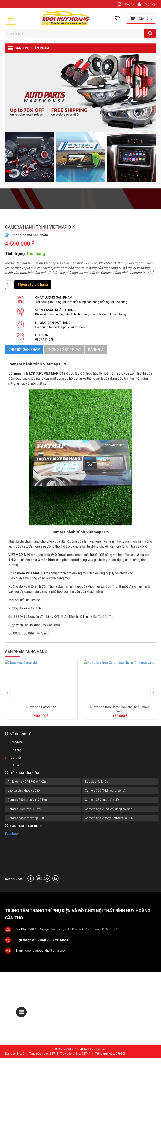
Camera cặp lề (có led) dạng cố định (108, 809)
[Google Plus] (47, 880)
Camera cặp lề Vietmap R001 (26, 818)
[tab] (24, 349)
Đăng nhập (149, 4)
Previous (7, 690)
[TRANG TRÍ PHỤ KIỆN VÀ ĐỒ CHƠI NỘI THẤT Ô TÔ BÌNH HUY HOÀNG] (65, 24)
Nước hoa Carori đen (41, 707)
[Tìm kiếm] (150, 33)
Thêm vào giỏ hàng (33, 284)
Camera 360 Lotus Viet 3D (102, 799)
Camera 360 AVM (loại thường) (105, 790)
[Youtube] (39, 880)
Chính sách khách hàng (55, 310)
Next (152, 690)
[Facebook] (30, 880)
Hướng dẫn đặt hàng (53, 323)
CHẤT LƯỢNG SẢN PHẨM (53, 297)
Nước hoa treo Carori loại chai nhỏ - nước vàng (120, 709)
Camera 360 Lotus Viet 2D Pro (27, 799)
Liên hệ (14, 765)
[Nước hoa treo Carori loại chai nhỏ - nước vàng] (120, 680)
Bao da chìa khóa (96, 781)
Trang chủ (16, 742)
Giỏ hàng (15, 749)
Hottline (42, 335)
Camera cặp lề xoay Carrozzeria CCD (109, 818)
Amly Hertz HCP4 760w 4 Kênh (28, 781)
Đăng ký (129, 4)
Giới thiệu (16, 757)
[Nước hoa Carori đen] (41, 680)
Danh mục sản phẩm (32, 48)
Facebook (12, 834)
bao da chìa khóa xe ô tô (24, 790)
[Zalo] (55, 880)
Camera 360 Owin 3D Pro (24, 809)
